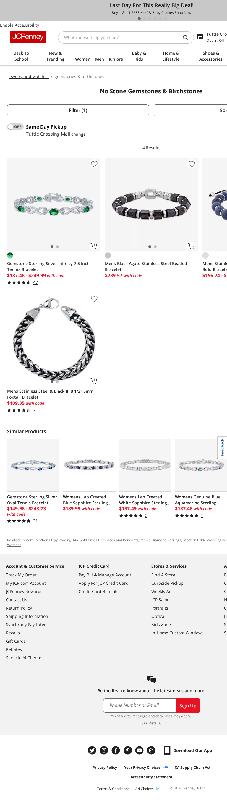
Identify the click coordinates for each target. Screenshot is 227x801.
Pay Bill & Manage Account (105, 575)
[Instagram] (105, 750)
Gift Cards (16, 641)
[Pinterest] (128, 750)
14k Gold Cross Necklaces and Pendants (105, 539)
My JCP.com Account (26, 583)
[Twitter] (93, 750)
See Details (151, 723)
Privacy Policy (105, 767)
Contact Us (16, 599)
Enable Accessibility (19, 25)
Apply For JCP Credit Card (104, 583)
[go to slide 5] (160, 18)
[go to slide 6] (165, 18)
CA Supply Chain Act (192, 767)
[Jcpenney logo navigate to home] (27, 37)
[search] (188, 37)
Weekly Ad (161, 591)
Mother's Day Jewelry (52, 539)
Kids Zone (161, 624)
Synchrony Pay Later (26, 624)
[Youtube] (140, 750)
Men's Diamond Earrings (160, 539)
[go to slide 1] (139, 18)
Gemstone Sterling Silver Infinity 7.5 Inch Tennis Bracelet (48, 266)
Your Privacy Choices (142, 767)
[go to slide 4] (155, 18)
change (78, 134)
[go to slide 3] (149, 18)
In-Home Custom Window (176, 633)
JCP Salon (160, 599)
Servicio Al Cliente (23, 657)
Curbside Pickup (167, 583)
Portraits (159, 608)
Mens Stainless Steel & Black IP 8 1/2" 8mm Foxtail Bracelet (50, 394)
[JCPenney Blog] (152, 750)
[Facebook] (116, 750)
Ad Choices (144, 788)
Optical (158, 616)
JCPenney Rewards (24, 591)
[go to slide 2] (144, 18)
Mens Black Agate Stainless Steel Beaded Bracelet (146, 266)
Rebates (14, 649)
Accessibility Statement (151, 776)
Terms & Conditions (113, 788)
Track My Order (21, 575)
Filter (78, 110)
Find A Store (163, 575)
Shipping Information (27, 616)
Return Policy (19, 608)
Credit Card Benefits (99, 591)
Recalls (13, 633)
